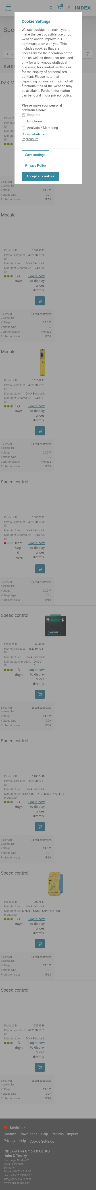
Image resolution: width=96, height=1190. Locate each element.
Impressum (30, 139)
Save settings (35, 155)
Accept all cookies (40, 176)
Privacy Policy (35, 166)
